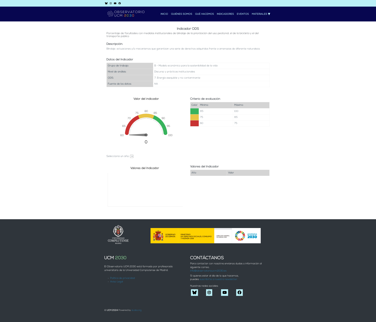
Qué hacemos (204, 14)
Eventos (243, 14)
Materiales (261, 14)
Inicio (164, 14)
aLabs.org (136, 310)
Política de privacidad (122, 278)
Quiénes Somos (181, 14)
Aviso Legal (116, 281)
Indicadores (225, 14)
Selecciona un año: (117, 156)
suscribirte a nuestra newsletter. (219, 279)
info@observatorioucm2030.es (208, 271)
